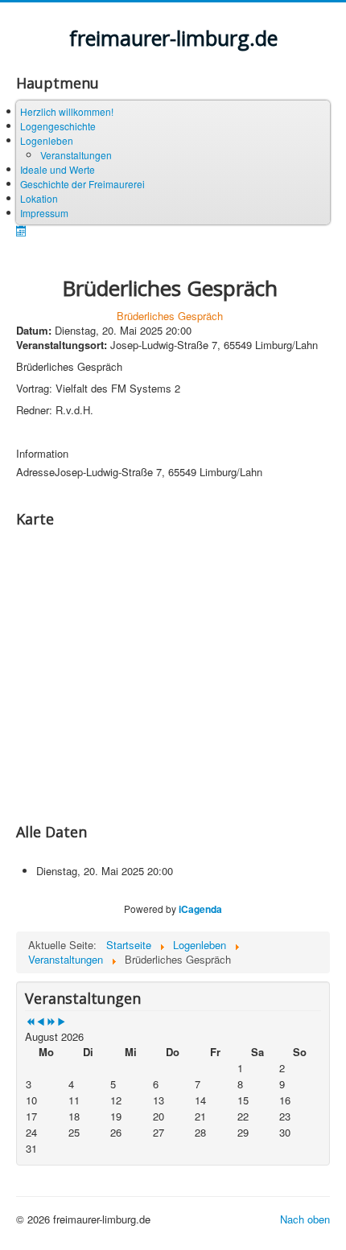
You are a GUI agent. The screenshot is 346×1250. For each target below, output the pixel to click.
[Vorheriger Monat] (40, 1022)
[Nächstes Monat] (61, 1022)
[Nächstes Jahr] (51, 1022)
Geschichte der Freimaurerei (82, 184)
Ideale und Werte (57, 169)
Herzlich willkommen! (66, 111)
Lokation (39, 198)
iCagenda (200, 909)
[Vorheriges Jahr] (30, 1022)
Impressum (44, 213)
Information (42, 453)
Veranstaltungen (76, 155)
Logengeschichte (58, 126)
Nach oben (305, 1219)
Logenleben (46, 140)
